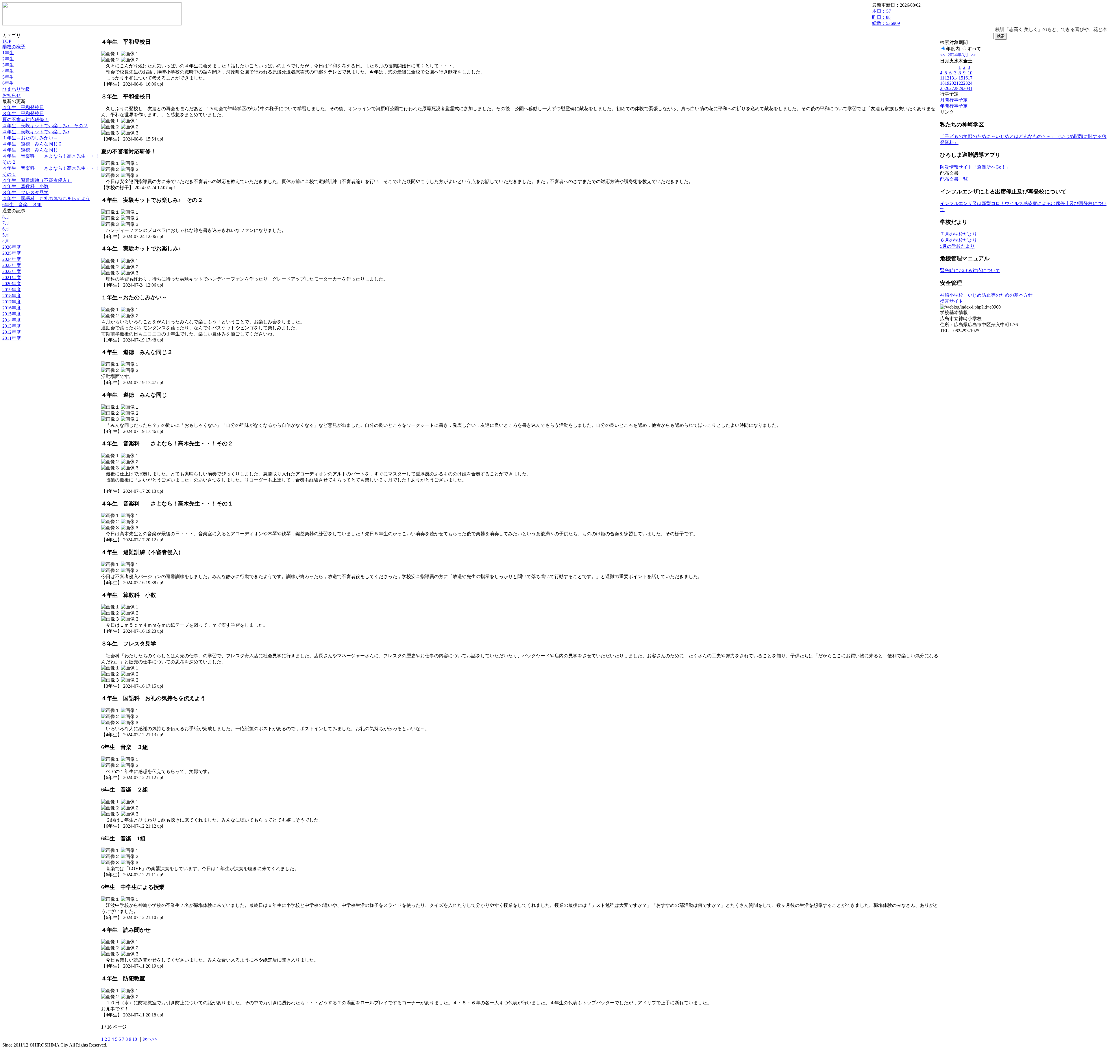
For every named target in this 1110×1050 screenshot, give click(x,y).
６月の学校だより (958, 240)
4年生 (8, 71)
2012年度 (11, 332)
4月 (5, 241)
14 (956, 77)
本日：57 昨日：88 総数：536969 (886, 17)
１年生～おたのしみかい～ (30, 137)
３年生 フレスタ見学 (25, 192)
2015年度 (11, 313)
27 (951, 88)
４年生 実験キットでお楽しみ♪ (35, 131)
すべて (974, 48)
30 (965, 88)
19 (947, 83)
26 (947, 88)
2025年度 (11, 253)
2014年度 (11, 320)
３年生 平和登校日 (23, 113)
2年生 (8, 58)
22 (961, 83)
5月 (5, 234)
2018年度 (11, 295)
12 (947, 77)
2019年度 (11, 289)
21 (956, 83)
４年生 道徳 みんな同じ (30, 149)
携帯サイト (951, 301)
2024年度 (11, 259)
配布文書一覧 (954, 179)
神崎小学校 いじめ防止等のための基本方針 (986, 295)
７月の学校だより (958, 234)
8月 (5, 216)
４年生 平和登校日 (23, 107)
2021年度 (11, 277)
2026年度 (11, 247)
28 (956, 88)
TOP (6, 41)
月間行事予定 (954, 99)
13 (951, 77)
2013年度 (11, 326)
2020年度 (11, 283)
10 (134, 1039)
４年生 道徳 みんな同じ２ (32, 143)
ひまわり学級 (16, 89)
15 (961, 77)
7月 (5, 222)
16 (965, 77)
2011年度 (11, 338)
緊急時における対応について (970, 270)
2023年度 (11, 265)
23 (965, 83)
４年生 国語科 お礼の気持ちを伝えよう (46, 198)
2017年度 (11, 301)
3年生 (8, 64)
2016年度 (11, 307)
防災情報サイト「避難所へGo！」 (975, 167)
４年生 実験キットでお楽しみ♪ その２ (45, 125)
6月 (5, 228)
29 (961, 88)
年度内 (953, 48)
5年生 (8, 77)
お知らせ (11, 95)
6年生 (8, 83)
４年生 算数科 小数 (25, 186)
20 (951, 83)
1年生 (8, 52)
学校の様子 (13, 46)
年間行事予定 (954, 106)
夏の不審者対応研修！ (25, 119)
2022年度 (11, 271)
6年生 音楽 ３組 (22, 204)
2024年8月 (958, 54)
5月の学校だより (957, 246)
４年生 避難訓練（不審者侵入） (37, 180)
